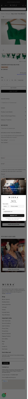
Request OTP (13, 215)
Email (4, 209)
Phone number (5, 203)
